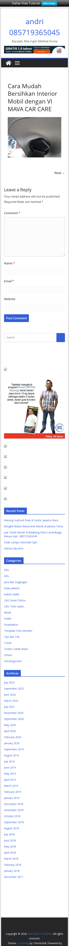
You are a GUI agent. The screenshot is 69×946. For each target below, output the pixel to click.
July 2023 (9, 682)
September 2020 (14, 719)
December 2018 (13, 804)
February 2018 (12, 864)
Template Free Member (18, 630)
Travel (7, 643)
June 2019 (10, 767)
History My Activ (13, 548)
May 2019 (10, 773)
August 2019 (11, 755)
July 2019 (9, 761)
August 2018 (11, 828)
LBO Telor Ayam (14, 606)
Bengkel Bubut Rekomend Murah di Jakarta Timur (33, 526)
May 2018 (10, 846)
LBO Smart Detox (14, 600)
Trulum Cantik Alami (16, 649)
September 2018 (14, 822)
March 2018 (11, 858)
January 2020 (12, 743)
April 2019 (10, 779)
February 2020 (12, 737)
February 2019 (12, 792)
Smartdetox (11, 624)
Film (6, 570)
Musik (7, 612)
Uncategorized (12, 661)
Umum (8, 655)
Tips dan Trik (11, 637)
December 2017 (13, 877)
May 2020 (10, 725)
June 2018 (10, 840)
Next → (59, 173)
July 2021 (9, 706)
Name (9, 263)
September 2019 (14, 749)
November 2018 (13, 810)
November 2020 (13, 713)
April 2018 (10, 852)
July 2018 (9, 834)
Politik (7, 618)
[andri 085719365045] (8, 63)
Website (9, 299)
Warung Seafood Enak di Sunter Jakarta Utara (31, 520)
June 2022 (10, 694)
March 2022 (11, 700)
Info (6, 576)
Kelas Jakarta (12, 588)
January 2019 (12, 798)
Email (9, 281)
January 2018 (12, 871)
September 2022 (14, 688)
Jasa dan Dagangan (15, 582)
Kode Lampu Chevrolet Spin (20, 542)
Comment (12, 213)
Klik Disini (49, 3)
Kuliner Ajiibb (11, 594)
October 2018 (12, 816)
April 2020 (10, 731)
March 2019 (11, 785)
